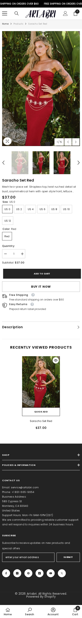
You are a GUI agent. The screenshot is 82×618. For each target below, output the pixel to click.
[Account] (65, 13)
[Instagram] (17, 573)
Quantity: (8, 246)
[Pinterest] (28, 573)
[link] (29, 611)
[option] (41, 88)
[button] (68, 142)
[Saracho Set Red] (41, 381)
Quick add (41, 411)
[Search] (16, 13)
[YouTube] (51, 573)
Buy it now (41, 287)
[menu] (4, 13)
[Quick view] (56, 360)
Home (5, 23)
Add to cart (41, 273)
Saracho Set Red (41, 421)
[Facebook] (6, 573)
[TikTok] (40, 573)
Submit (68, 557)
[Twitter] (62, 573)
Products (18, 23)
